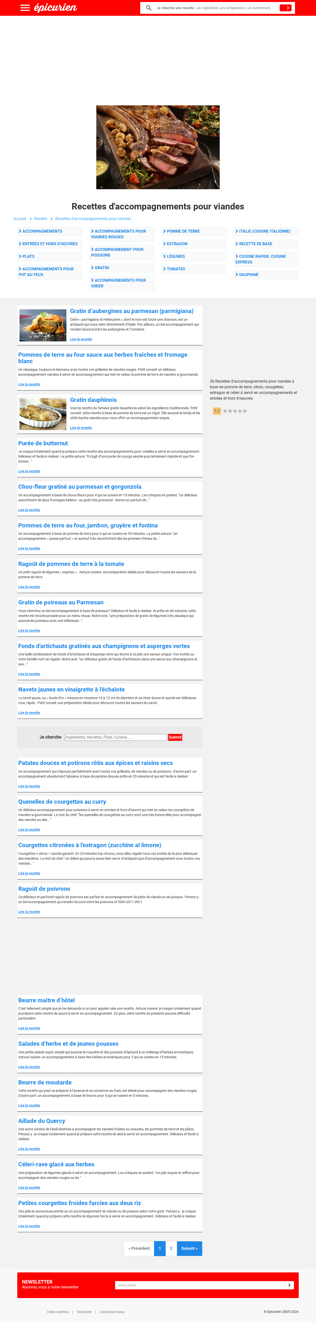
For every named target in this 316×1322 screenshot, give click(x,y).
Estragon (176, 244)
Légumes (175, 256)
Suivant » (189, 1248)
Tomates (175, 269)
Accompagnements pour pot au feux (46, 272)
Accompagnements (41, 231)
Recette (40, 218)
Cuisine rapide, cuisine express (261, 259)
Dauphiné (248, 274)
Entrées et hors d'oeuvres (49, 244)
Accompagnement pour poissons (117, 252)
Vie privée (84, 1312)
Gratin (101, 267)
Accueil (20, 218)
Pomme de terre (183, 231)
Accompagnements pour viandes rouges (118, 234)
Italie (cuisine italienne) (264, 231)
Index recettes (58, 1312)
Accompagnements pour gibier (118, 283)
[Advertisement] (158, 55)
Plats (28, 256)
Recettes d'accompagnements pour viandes (93, 218)
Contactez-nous (112, 1312)
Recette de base (255, 244)
